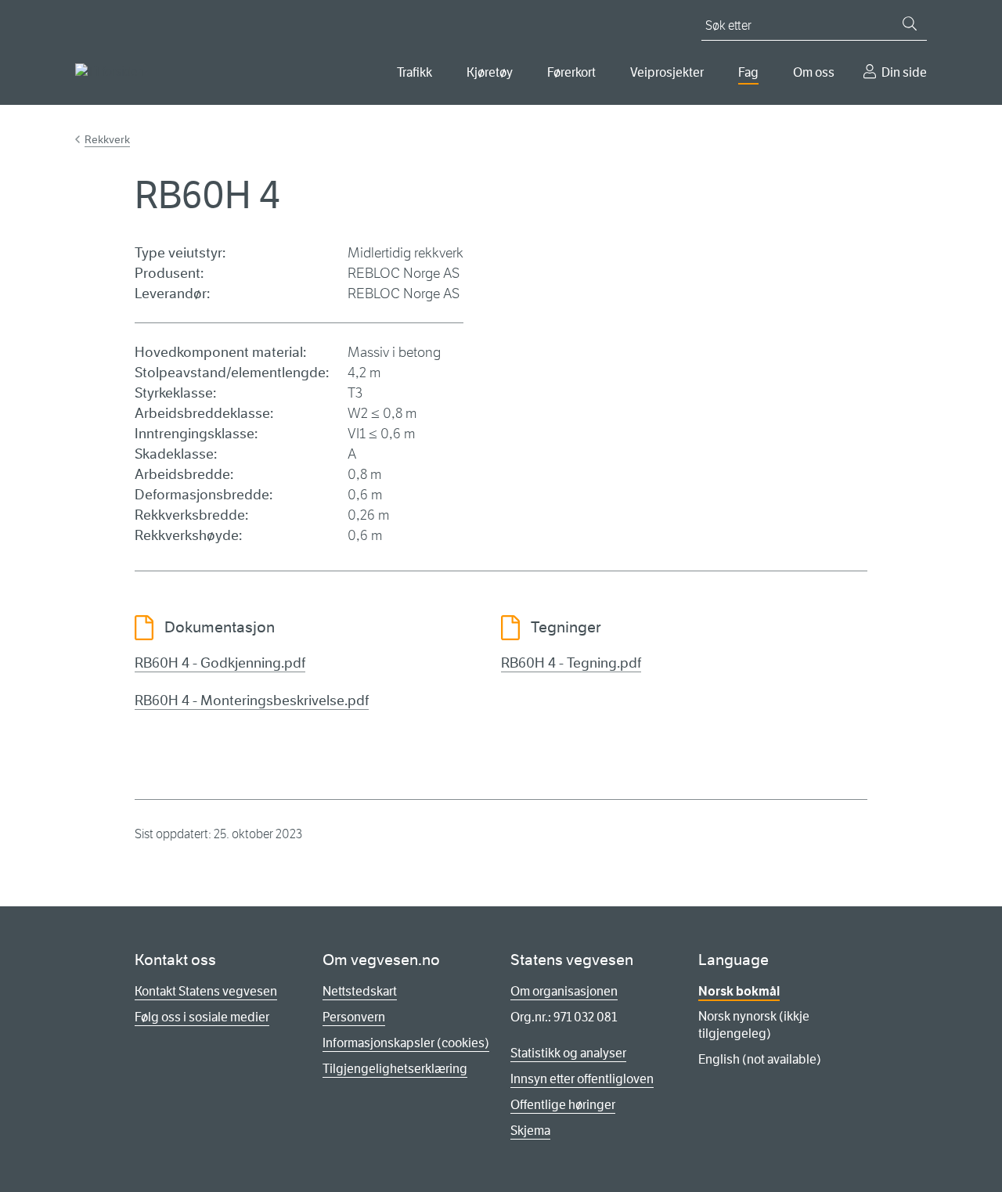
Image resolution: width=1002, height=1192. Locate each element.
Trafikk (414, 72)
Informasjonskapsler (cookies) (406, 1042)
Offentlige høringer (562, 1104)
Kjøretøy (490, 72)
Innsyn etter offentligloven (582, 1078)
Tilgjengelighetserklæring (395, 1068)
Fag (748, 72)
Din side (904, 72)
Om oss (813, 72)
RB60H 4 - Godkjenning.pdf (220, 663)
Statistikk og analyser (568, 1053)
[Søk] (909, 23)
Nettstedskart (360, 991)
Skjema (530, 1130)
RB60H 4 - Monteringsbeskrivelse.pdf (252, 700)
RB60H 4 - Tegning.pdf (571, 663)
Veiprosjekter (667, 72)
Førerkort (571, 72)
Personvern (354, 1017)
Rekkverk (107, 139)
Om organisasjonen (564, 991)
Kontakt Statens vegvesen (206, 991)
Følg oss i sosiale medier (202, 1017)
